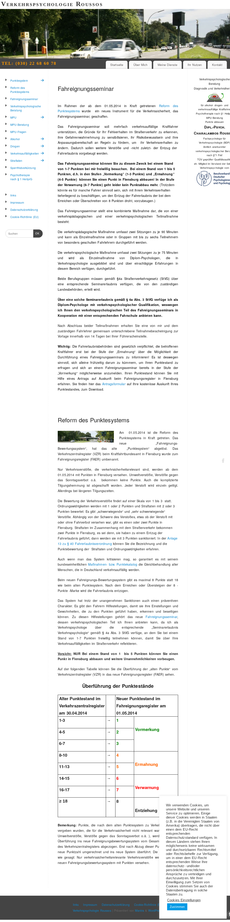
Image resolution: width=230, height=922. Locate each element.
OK (36, 233)
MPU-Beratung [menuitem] (19, 124)
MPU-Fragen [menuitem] (18, 132)
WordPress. (155, 911)
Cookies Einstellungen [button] (184, 900)
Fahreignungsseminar (86, 88)
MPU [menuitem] (13, 117)
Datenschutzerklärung (116, 905)
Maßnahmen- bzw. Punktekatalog (112, 564)
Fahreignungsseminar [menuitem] (24, 99)
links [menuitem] (13, 195)
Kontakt (217, 65)
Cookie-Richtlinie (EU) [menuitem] (24, 217)
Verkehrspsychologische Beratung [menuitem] (25, 108)
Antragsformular (114, 384)
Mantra (139, 911)
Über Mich (140, 65)
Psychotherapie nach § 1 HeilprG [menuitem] (21, 177)
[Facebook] (223, 461)
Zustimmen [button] (177, 907)
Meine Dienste (167, 65)
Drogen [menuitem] (15, 146)
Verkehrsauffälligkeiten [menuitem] (24, 153)
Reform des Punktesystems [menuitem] (19, 90)
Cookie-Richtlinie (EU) (148, 905)
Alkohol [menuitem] (15, 139)
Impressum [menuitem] (17, 202)
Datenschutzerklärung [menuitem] (24, 209)
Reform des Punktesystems (93, 420)
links (76, 905)
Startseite (116, 65)
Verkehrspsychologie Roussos (92, 911)
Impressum (90, 905)
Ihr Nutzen (195, 65)
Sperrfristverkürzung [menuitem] (23, 168)
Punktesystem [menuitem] (19, 80)
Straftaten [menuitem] (16, 160)
